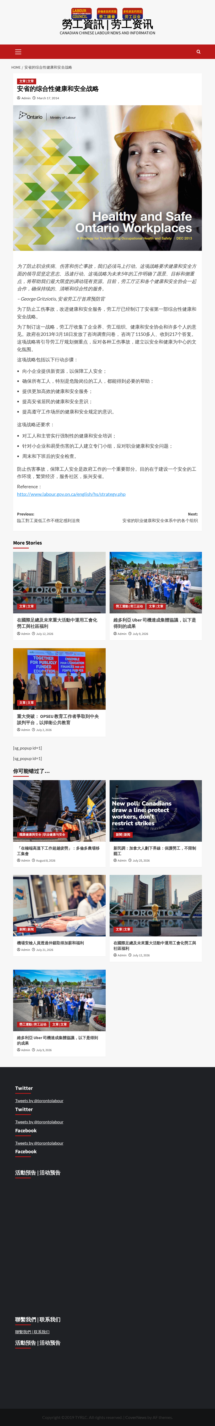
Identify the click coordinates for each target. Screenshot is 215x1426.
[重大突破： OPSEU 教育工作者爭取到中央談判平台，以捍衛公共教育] (59, 679)
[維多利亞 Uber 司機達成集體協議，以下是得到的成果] (156, 582)
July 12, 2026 (44, 634)
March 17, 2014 (48, 98)
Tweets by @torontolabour (39, 1100)
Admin (26, 98)
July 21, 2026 (44, 950)
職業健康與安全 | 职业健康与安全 (42, 835)
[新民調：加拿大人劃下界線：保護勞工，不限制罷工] (156, 811)
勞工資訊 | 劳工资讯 (107, 24)
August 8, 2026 (45, 860)
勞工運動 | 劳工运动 (129, 606)
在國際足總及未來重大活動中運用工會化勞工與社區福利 (57, 623)
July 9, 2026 (140, 634)
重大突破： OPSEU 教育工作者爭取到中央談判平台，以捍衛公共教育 (58, 719)
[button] (18, 51)
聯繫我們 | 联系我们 (32, 1331)
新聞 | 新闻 (123, 835)
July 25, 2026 (141, 860)
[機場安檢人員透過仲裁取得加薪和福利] (59, 905)
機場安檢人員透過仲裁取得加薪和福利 (51, 943)
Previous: (48, 517)
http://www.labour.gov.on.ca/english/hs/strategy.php (71, 494)
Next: (160, 517)
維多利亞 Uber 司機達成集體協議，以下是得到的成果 (155, 623)
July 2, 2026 (44, 730)
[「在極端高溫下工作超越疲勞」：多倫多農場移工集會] (59, 811)
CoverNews (136, 1417)
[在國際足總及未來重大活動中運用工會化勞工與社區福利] (59, 582)
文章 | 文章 (26, 81)
